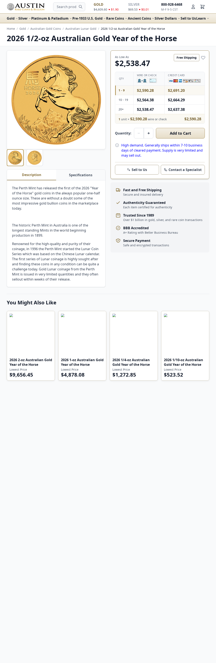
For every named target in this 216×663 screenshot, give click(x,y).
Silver (23, 18)
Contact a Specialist (185, 169)
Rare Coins (115, 18)
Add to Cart (180, 133)
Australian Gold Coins (45, 29)
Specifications (80, 175)
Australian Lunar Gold (80, 29)
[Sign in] (193, 6)
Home (11, 29)
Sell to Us (188, 18)
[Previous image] (13, 100)
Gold (11, 18)
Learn (201, 18)
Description (31, 174)
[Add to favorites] (203, 57)
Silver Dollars (166, 18)
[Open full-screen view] (56, 100)
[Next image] (99, 100)
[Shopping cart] (202, 6)
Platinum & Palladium (50, 18)
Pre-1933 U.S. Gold (87, 18)
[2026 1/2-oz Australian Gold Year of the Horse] (15, 157)
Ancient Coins (139, 18)
